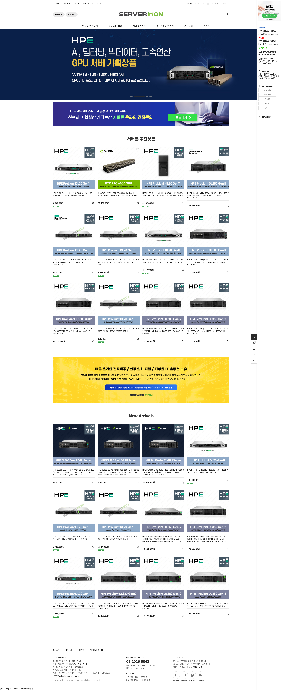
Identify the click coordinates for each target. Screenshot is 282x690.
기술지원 (188, 25)
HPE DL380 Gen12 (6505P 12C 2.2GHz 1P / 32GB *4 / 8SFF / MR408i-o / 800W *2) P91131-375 (208, 604)
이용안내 (68, 650)
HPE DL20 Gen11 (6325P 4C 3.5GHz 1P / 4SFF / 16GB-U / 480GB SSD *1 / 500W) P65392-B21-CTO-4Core (73, 262)
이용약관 (81, 650)
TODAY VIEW (265, 117)
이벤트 (206, 25)
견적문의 (86, 3)
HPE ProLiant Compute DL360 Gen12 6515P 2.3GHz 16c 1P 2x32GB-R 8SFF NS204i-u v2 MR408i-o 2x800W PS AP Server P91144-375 (161, 539)
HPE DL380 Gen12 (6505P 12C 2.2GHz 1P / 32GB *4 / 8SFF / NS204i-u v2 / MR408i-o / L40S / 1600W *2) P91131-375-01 (163, 472)
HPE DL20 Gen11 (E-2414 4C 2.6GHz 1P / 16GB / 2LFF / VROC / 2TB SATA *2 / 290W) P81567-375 (73, 604)
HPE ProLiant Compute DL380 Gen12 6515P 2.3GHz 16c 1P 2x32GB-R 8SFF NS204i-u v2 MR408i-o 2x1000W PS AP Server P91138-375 (206, 539)
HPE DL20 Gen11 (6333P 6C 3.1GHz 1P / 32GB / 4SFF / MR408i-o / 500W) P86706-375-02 (73, 537)
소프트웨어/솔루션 (165, 25)
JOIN (197, 3)
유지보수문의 (97, 3)
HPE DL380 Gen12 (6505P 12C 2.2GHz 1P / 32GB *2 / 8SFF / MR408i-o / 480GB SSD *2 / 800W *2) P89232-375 (163, 331)
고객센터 (267, 108)
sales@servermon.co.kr (69, 676)
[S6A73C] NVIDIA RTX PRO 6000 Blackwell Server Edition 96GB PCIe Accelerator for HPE (117, 194)
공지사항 (56, 3)
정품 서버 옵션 (115, 25)
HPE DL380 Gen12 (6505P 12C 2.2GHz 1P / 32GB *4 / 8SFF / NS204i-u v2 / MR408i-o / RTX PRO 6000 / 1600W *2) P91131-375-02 (118, 472)
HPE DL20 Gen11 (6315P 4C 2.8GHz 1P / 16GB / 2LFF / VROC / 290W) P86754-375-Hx (73, 194)
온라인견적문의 (267, 90)
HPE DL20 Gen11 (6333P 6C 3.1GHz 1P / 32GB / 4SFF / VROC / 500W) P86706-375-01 (118, 537)
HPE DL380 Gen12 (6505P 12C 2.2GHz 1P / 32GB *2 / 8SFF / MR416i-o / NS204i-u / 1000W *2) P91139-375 (208, 331)
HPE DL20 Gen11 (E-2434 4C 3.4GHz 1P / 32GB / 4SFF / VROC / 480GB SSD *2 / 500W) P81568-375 (118, 262)
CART (205, 3)
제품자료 (76, 3)
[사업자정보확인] (80, 664)
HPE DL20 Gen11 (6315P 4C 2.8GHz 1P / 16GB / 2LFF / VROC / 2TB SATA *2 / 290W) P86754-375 (162, 260)
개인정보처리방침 (96, 650)
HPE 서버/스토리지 (89, 25)
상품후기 (192, 680)
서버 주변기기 (139, 25)
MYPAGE (224, 3)
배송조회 (267, 103)
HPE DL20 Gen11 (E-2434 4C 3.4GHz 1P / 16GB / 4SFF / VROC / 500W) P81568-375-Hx (118, 329)
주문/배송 (200, 680)
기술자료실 (66, 3)
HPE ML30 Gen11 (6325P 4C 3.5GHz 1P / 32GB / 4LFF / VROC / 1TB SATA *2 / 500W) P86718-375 (162, 194)
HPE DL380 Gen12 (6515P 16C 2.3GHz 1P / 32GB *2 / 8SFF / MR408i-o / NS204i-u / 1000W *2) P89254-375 (73, 331)
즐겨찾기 (176, 680)
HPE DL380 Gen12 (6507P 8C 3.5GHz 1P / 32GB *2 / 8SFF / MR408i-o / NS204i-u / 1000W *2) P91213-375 (118, 605)
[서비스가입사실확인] (197, 667)
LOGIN (189, 3)
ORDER (215, 3)
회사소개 (56, 650)
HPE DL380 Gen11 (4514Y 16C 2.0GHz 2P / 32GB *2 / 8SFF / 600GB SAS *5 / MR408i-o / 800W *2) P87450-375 (207, 262)
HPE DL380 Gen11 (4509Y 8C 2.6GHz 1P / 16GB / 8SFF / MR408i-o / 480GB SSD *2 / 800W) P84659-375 (208, 195)
